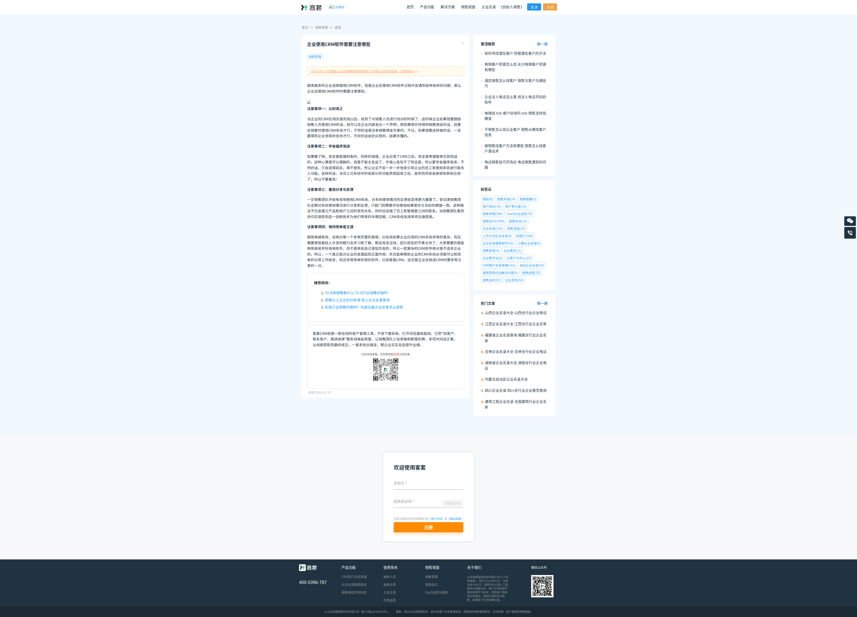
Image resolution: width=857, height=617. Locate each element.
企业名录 (489, 6)
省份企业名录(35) (532, 265)
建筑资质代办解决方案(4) (500, 272)
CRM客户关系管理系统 (447, 611)
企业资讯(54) (514, 280)
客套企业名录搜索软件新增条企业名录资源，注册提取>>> (364, 71)
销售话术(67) (492, 280)
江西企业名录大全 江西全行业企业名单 (516, 323)
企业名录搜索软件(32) (498, 243)
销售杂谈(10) (518, 221)
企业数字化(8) (492, 258)
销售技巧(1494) (494, 221)
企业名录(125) (493, 228)
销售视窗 (432, 567)
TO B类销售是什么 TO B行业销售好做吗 (356, 292)
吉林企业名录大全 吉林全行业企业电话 (516, 351)
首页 (410, 6)
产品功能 (348, 567)
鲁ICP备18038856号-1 (375, 611)
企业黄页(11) (512, 250)
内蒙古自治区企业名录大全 (506, 379)
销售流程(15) (516, 228)
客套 (398, 611)
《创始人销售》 (511, 6)
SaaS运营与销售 (436, 592)
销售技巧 (431, 584)
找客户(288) (524, 235)
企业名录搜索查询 (353, 584)
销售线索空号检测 (353, 592)
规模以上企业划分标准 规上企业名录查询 (357, 299)
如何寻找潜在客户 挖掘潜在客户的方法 (515, 53)
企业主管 (389, 592)
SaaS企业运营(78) (520, 213)
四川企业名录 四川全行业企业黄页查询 (516, 390)
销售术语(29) (506, 199)
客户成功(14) (492, 206)
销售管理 (321, 27)
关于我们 (474, 567)
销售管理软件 (482, 611)
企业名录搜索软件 (417, 611)
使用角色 (390, 567)
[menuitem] (410, 7)
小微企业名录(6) (529, 243)
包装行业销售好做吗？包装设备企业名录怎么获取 (364, 307)
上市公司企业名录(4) (497, 235)
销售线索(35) (531, 272)
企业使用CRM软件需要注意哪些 (338, 44)
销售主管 (389, 584)
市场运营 (389, 600)
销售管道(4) (491, 250)
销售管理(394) (493, 213)
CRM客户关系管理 (354, 576)
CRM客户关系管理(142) (499, 265)
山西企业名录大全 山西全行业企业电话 (516, 312)
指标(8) (488, 199)
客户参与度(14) (516, 206)
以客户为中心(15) (519, 258)
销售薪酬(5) (528, 199)
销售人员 (389, 576)
